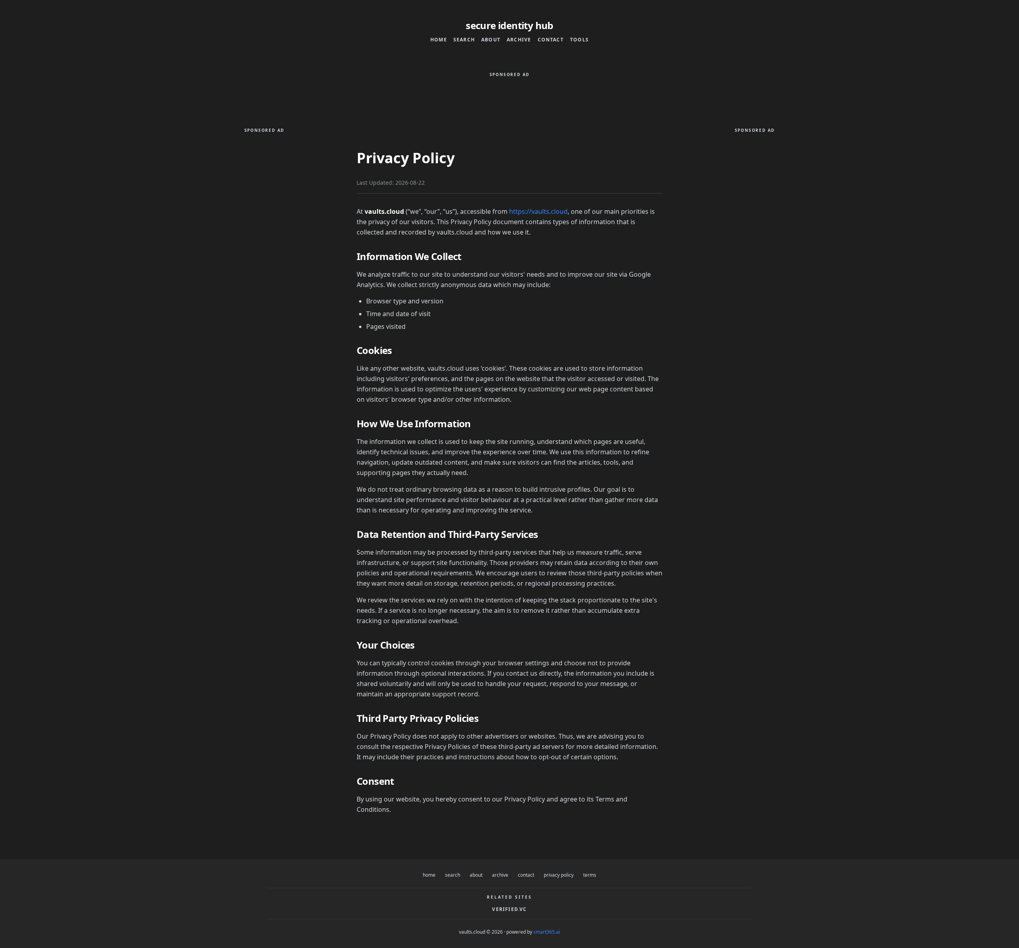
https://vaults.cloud (538, 211)
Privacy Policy (559, 875)
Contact (551, 40)
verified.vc (509, 909)
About (490, 40)
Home (438, 40)
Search (464, 40)
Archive (519, 40)
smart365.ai (546, 931)
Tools (579, 40)
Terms (589, 875)
